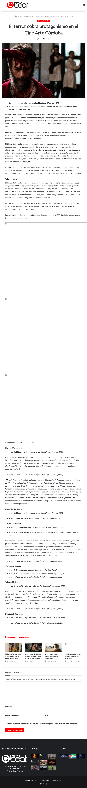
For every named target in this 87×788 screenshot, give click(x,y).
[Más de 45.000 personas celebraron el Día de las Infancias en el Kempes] (35, 768)
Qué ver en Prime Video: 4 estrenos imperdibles (51, 656)
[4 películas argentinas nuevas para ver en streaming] (73, 647)
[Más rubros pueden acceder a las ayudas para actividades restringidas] (52, 756)
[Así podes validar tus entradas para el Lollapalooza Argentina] (64, 756)
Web (46, 715)
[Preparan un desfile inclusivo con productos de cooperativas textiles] (43, 762)
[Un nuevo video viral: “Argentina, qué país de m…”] (81, 756)
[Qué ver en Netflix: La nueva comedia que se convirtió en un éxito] (33, 647)
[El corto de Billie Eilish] (35, 756)
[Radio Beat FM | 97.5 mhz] (17, 5)
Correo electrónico (12, 715)
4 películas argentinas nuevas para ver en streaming (73, 656)
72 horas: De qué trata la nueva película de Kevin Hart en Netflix (13, 656)
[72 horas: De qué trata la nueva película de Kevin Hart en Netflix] (13, 647)
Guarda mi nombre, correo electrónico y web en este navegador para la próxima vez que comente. (42, 724)
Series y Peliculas (27, 16)
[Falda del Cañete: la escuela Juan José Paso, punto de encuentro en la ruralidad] (52, 768)
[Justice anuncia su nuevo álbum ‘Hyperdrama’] (52, 762)
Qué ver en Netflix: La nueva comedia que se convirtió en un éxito (33, 656)
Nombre (8, 706)
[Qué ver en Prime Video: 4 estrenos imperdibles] (53, 647)
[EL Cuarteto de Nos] (43, 768)
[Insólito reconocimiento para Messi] (72, 756)
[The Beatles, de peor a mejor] (35, 762)
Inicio (18, 16)
